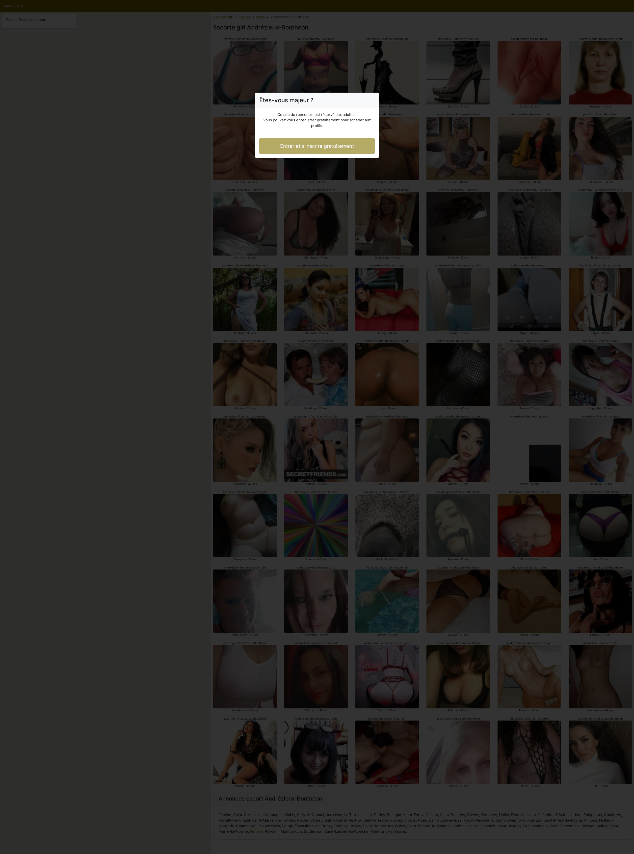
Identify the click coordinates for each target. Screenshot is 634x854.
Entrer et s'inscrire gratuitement (317, 146)
